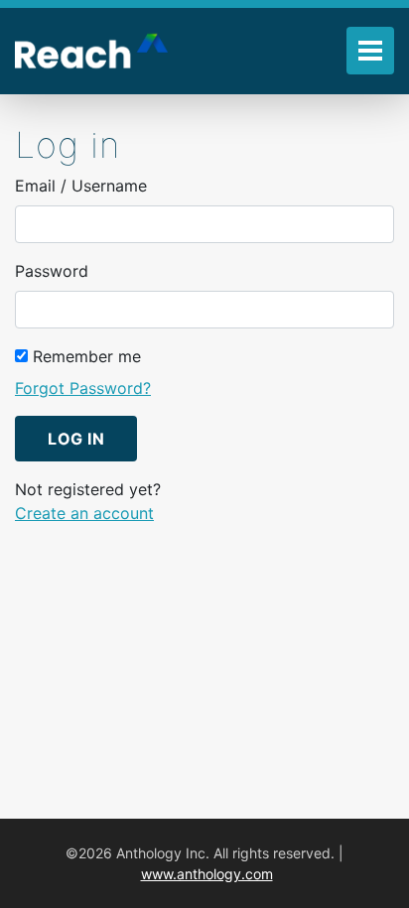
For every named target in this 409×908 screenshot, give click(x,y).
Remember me (84, 356)
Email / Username (81, 185)
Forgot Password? (83, 388)
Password (51, 271)
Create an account (84, 513)
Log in (76, 439)
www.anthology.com (207, 873)
